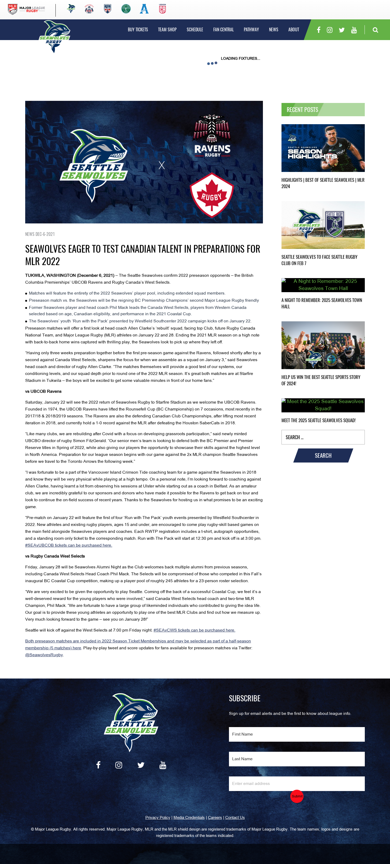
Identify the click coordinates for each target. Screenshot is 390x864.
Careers (215, 818)
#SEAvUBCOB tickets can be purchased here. (68, 545)
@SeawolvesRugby (44, 655)
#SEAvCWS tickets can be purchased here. (194, 630)
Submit (297, 796)
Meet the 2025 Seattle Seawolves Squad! (318, 420)
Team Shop (167, 29)
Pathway (251, 29)
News (273, 29)
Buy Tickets (138, 29)
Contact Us (235, 818)
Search (323, 455)
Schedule (195, 29)
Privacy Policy (157, 818)
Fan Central (223, 29)
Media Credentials (189, 818)
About (293, 29)
